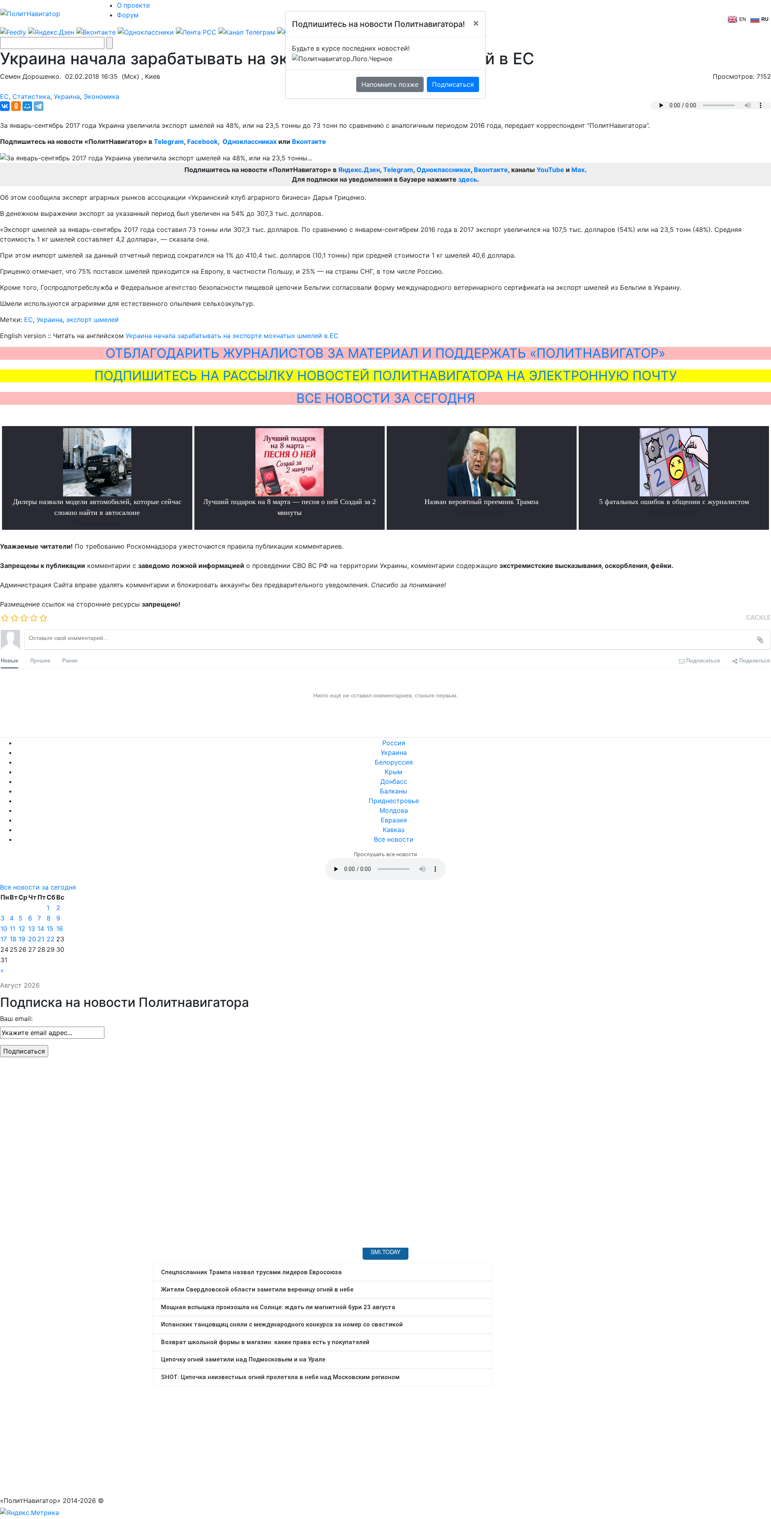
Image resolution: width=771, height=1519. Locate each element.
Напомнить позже (389, 84)
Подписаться (453, 84)
